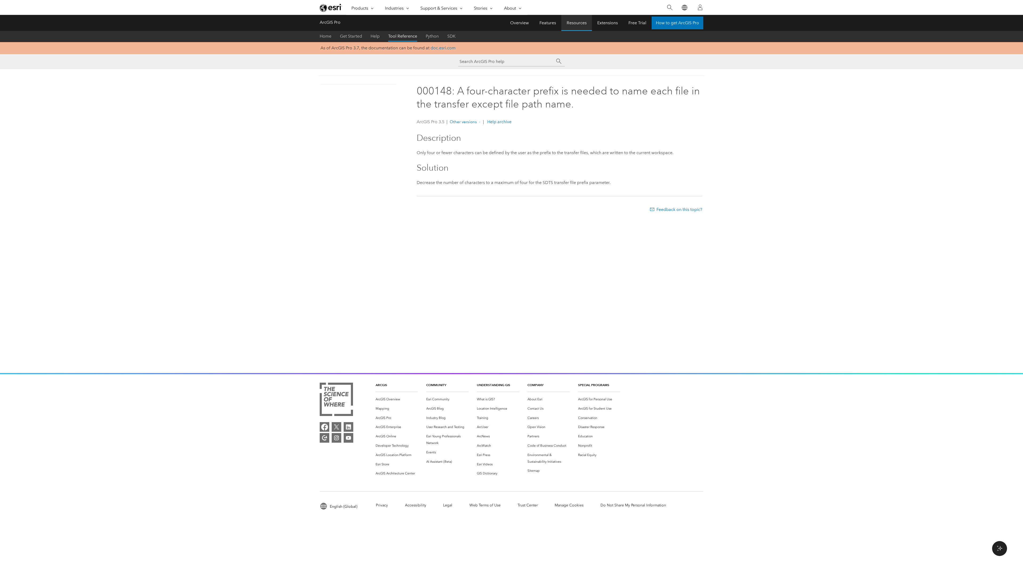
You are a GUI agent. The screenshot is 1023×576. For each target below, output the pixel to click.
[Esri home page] (331, 7)
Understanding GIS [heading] (493, 385)
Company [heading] (535, 385)
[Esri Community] (324, 438)
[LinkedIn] (348, 427)
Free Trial (637, 22)
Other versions (463, 121)
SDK (451, 36)
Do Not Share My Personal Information (633, 505)
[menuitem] (397, 399)
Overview (519, 22)
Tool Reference (402, 36)
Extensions (607, 22)
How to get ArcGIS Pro (677, 22)
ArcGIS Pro (330, 22)
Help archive (499, 121)
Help (375, 36)
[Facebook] (324, 427)
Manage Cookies (569, 505)
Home (325, 36)
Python (432, 36)
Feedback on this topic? (679, 209)
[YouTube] (348, 438)
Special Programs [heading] (593, 385)
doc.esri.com (443, 47)
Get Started (351, 36)
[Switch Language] (684, 7)
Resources (577, 22)
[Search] (669, 7)
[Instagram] (336, 438)
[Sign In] (700, 7)
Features (547, 22)
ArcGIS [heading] (381, 385)
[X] (336, 427)
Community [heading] (436, 385)
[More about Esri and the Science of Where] (336, 400)
